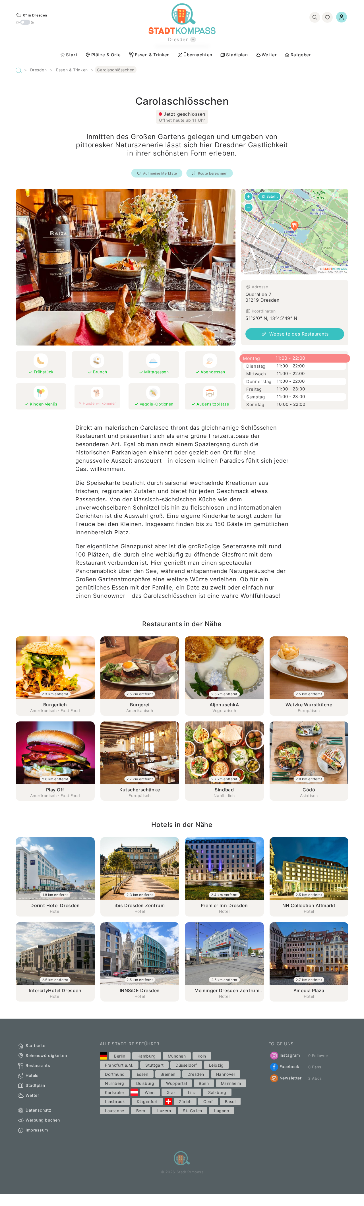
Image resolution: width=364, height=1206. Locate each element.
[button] (294, 226)
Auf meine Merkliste (160, 173)
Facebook (289, 1066)
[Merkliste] (327, 17)
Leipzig (216, 1065)
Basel (230, 1101)
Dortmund (115, 1074)
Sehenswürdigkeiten (46, 1055)
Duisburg (145, 1083)
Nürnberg (114, 1083)
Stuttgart (154, 1065)
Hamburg (146, 1056)
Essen (142, 1074)
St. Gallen (192, 1110)
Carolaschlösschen (116, 69)
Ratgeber (301, 54)
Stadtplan (237, 54)
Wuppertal (176, 1083)
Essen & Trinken (152, 54)
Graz (171, 1092)
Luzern (164, 1110)
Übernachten (197, 54)
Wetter (269, 54)
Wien (149, 1092)
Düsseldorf (186, 1065)
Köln (202, 1056)
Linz (192, 1092)
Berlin (119, 1056)
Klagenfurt (147, 1101)
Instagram (290, 1055)
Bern (140, 1110)
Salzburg (217, 1092)
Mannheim (231, 1083)
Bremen (167, 1074)
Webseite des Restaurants (298, 334)
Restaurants (38, 1065)
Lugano (221, 1110)
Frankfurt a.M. (119, 1065)
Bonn (204, 1083)
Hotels (32, 1075)
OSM (331, 272)
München (177, 1056)
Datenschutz (38, 1110)
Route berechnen (213, 173)
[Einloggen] (341, 17)
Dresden (38, 69)
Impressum (37, 1130)
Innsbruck (115, 1101)
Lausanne (114, 1110)
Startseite (36, 1045)
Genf (208, 1101)
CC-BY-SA (341, 272)
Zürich (185, 1101)
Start (71, 54)
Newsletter (291, 1077)
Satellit (272, 196)
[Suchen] (314, 17)
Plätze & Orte (106, 54)
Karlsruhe (114, 1092)
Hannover (225, 1074)
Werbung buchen (43, 1120)
